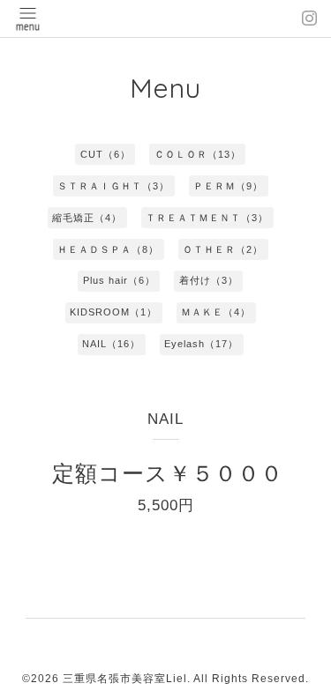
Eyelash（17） (201, 343)
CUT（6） (105, 154)
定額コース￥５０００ (167, 473)
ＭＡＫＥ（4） (216, 312)
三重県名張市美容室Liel (125, 678)
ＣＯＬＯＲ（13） (197, 154)
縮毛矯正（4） (87, 217)
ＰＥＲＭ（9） (228, 186)
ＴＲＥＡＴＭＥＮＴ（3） (207, 217)
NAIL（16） (111, 343)
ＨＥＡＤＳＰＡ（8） (108, 249)
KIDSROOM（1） (113, 312)
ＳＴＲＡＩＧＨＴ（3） (113, 186)
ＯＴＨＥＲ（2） (223, 249)
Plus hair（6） (119, 280)
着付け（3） (208, 280)
